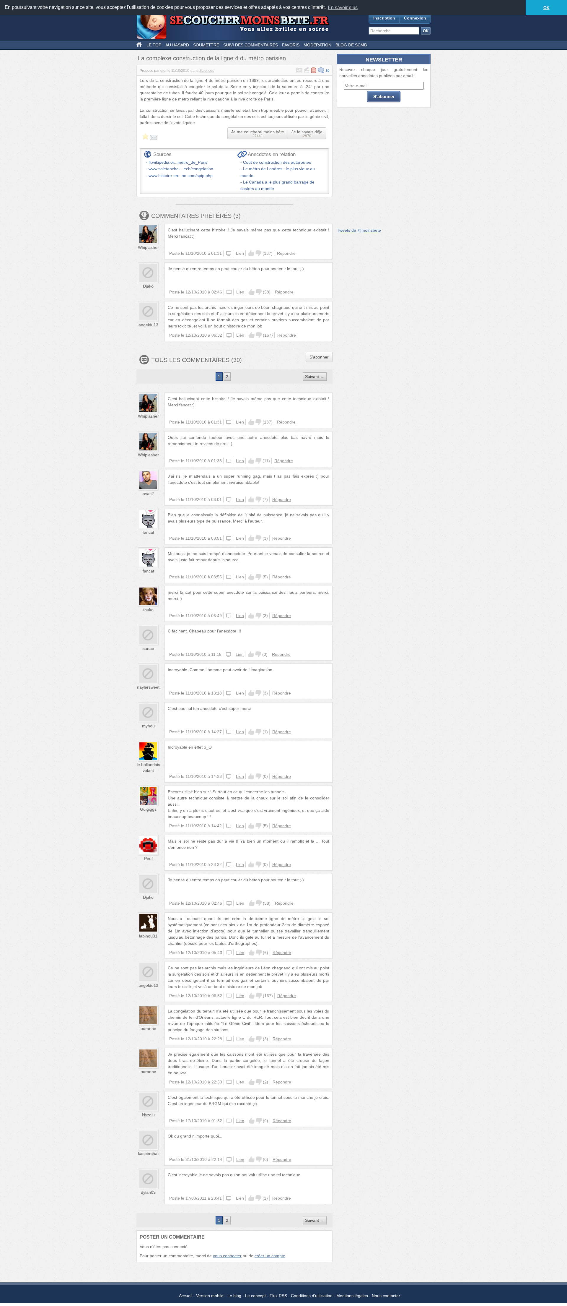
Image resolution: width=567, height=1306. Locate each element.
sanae (148, 648)
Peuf (148, 858)
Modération (317, 45)
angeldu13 (148, 324)
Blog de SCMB (351, 45)
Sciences (206, 71)
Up (251, 253)
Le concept (255, 1295)
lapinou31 (148, 936)
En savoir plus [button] (343, 7)
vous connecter (227, 1255)
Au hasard (177, 45)
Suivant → (314, 376)
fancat (148, 532)
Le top (153, 45)
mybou (148, 725)
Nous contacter (386, 1295)
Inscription (384, 18)
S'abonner (319, 357)
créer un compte (270, 1255)
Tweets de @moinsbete (359, 230)
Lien (240, 253)
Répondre (286, 253)
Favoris (290, 45)
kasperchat (148, 1153)
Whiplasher (148, 247)
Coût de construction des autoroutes (277, 162)
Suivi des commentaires (250, 45)
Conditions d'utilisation (312, 1295)
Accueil (185, 1295)
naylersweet (148, 687)
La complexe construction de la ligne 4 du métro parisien (212, 58)
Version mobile (210, 1295)
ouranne (148, 1028)
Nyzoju (148, 1114)
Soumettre (206, 45)
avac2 (148, 493)
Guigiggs (148, 809)
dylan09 (148, 1192)
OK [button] (546, 7)
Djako (148, 286)
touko (148, 609)
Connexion (415, 18)
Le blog (234, 1295)
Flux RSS (278, 1295)
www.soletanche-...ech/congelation (181, 168)
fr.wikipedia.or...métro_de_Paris (178, 162)
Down (258, 253)
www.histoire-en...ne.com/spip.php (181, 175)
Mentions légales (352, 1295)
